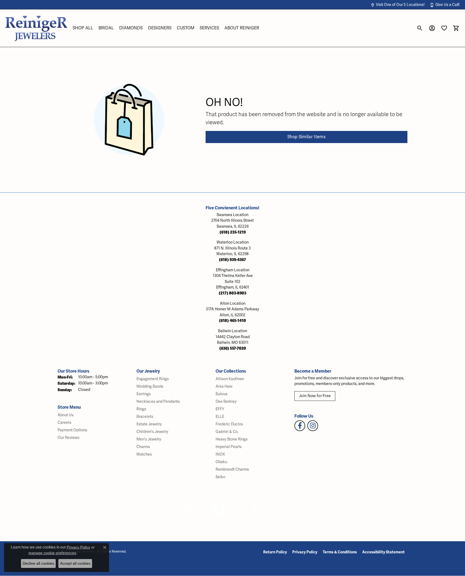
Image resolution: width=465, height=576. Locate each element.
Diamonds (131, 28)
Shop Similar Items (306, 137)
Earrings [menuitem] (143, 394)
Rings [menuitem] (141, 409)
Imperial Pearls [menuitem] (229, 447)
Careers (64, 422)
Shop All (83, 28)
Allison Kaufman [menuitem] (230, 379)
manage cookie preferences (52, 553)
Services (209, 28)
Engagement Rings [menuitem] (152, 379)
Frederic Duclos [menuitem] (229, 424)
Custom (185, 28)
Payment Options (72, 430)
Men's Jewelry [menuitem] (148, 439)
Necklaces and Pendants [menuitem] (158, 401)
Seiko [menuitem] (220, 477)
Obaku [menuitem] (221, 462)
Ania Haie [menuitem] (224, 386)
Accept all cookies (75, 563)
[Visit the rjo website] (239, 509)
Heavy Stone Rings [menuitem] (232, 439)
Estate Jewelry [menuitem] (149, 424)
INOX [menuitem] (220, 454)
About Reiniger (241, 28)
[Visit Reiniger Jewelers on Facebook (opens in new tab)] (299, 425)
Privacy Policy (304, 552)
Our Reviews (68, 437)
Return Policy (275, 552)
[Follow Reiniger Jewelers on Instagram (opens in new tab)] (312, 425)
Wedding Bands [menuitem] (149, 386)
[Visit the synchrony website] (266, 509)
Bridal (106, 28)
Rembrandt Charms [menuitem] (232, 469)
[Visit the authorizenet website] (219, 509)
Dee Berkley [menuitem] (226, 401)
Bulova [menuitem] (221, 394)
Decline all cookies (38, 563)
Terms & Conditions (340, 552)
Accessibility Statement (383, 552)
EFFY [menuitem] (220, 409)
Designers (159, 28)
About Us (65, 415)
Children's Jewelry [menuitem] (152, 431)
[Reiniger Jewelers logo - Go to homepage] (36, 28)
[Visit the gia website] (194, 509)
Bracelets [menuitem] (144, 416)
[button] (398, 4)
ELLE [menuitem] (220, 416)
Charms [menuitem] (143, 447)
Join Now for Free (315, 396)
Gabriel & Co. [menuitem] (227, 431)
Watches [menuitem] (144, 454)
